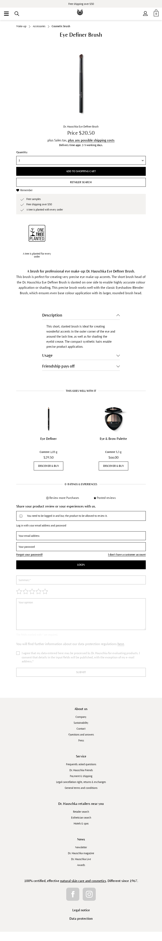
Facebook (72, 894)
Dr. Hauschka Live (81, 859)
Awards (81, 865)
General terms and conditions (81, 788)
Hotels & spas (81, 823)
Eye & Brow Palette (113, 438)
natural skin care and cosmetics (83, 881)
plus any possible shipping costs (91, 140)
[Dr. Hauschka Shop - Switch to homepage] (81, 9)
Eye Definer (48, 438)
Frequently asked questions (81, 764)
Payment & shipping (81, 776)
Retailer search (81, 182)
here (120, 644)
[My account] (145, 13)
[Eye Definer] (49, 419)
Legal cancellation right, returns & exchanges (81, 782)
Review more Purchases (64, 497)
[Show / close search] (17, 14)
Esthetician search (81, 817)
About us (81, 709)
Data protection (81, 918)
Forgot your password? (29, 554)
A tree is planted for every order (37, 255)
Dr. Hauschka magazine (81, 853)
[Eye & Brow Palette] (113, 419)
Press (81, 740)
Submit (81, 672)
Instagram (89, 894)
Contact (81, 728)
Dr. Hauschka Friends (81, 770)
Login (81, 564)
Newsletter (81, 847)
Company (81, 716)
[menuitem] (6, 14)
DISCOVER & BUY (48, 465)
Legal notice (81, 910)
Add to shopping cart (81, 171)
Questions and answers (81, 734)
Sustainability (81, 722)
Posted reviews (106, 497)
